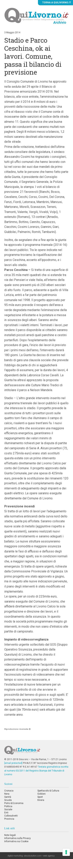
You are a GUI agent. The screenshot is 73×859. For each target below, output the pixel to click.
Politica (8, 806)
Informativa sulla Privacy (17, 838)
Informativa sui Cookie (16, 841)
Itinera (40, 800)
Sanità (7, 797)
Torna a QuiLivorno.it (56, 2)
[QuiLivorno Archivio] (36, 15)
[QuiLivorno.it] (36, 752)
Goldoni (41, 793)
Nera (6, 793)
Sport (40, 797)
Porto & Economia (13, 803)
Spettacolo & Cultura (48, 790)
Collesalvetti (11, 815)
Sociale (8, 809)
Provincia (9, 818)
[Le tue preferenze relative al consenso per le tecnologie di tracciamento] (66, 852)
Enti (6, 812)
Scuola (8, 800)
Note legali (10, 835)
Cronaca (8, 790)
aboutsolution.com (32, 855)
